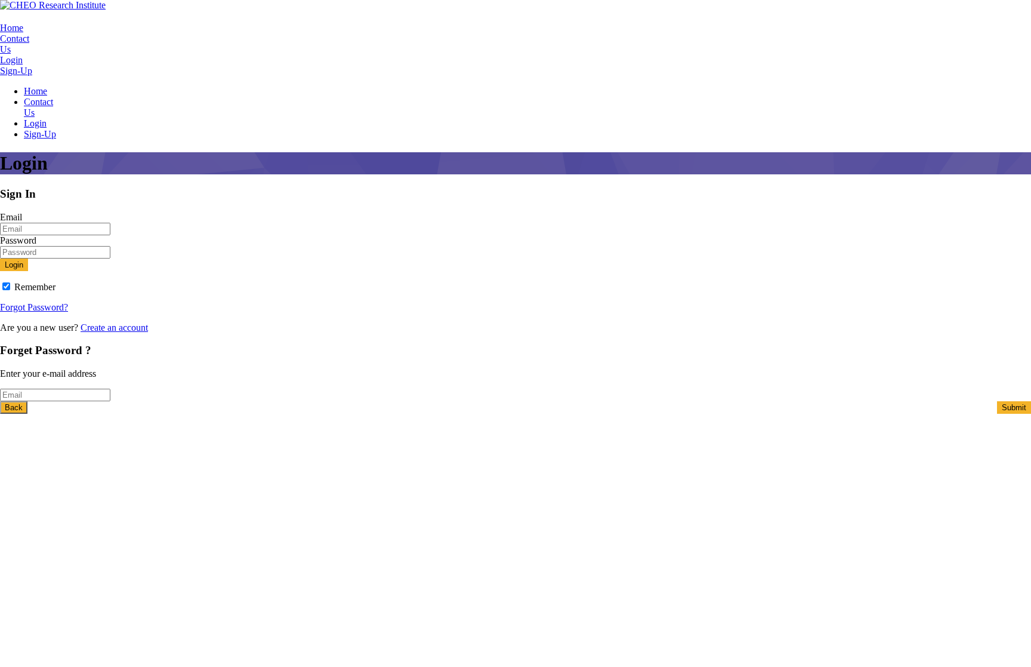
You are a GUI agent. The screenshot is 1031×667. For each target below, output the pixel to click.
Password (18, 240)
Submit (1014, 407)
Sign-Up (16, 71)
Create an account (114, 327)
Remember (34, 287)
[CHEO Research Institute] (53, 5)
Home (11, 28)
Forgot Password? (34, 307)
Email (11, 217)
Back (14, 407)
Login (11, 60)
